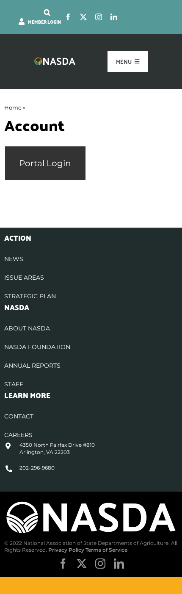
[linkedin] (113, 17)
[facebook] (68, 17)
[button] (47, 12)
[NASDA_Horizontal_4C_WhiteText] (55, 60)
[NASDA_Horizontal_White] (91, 503)
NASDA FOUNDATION (37, 347)
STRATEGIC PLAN (30, 296)
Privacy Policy (66, 550)
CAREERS (18, 435)
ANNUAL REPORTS (32, 365)
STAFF (13, 384)
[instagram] (98, 17)
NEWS (13, 259)
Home (13, 107)
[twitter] (83, 17)
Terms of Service (106, 550)
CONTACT (18, 416)
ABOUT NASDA (27, 328)
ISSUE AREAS (24, 277)
